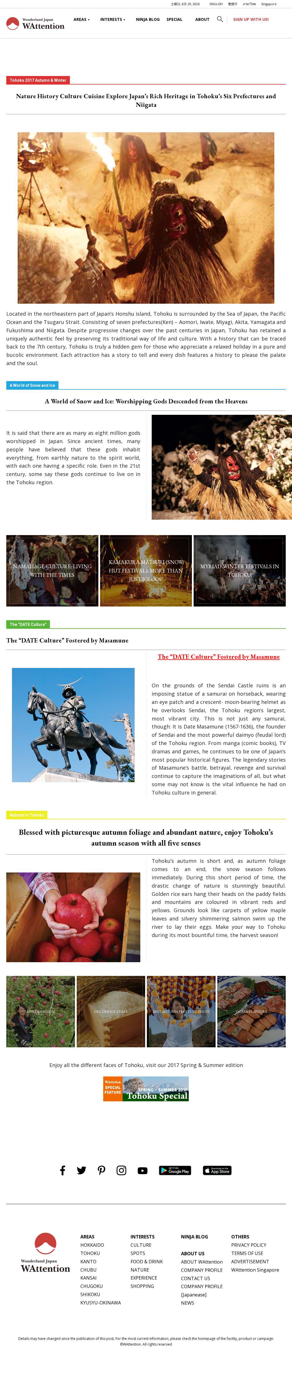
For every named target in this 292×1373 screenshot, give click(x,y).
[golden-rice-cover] (111, 1011)
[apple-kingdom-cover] (40, 1011)
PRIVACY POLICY (248, 1245)
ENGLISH (216, 4)
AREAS (80, 19)
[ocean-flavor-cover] (251, 1011)
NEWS (187, 1303)
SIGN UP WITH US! (251, 19)
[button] (220, 20)
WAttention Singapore (255, 1270)
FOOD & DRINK (147, 1261)
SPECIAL (174, 19)
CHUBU (88, 1270)
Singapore (269, 4)
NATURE (140, 1270)
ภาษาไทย (249, 4)
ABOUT (202, 19)
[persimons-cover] (181, 1011)
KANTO (88, 1261)
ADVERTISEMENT (250, 1261)
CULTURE (141, 1245)
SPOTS (138, 1253)
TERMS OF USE (247, 1253)
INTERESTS (111, 19)
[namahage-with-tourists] (52, 571)
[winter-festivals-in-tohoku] (240, 571)
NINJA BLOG (148, 19)
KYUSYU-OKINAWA (100, 1303)
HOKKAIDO (92, 1245)
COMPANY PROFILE (202, 1270)
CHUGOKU (91, 1286)
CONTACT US (195, 1278)
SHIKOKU (90, 1294)
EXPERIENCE (144, 1278)
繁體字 (233, 4)
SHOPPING (142, 1286)
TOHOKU (90, 1253)
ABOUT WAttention (202, 1262)
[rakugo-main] (146, 571)
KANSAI (88, 1278)
